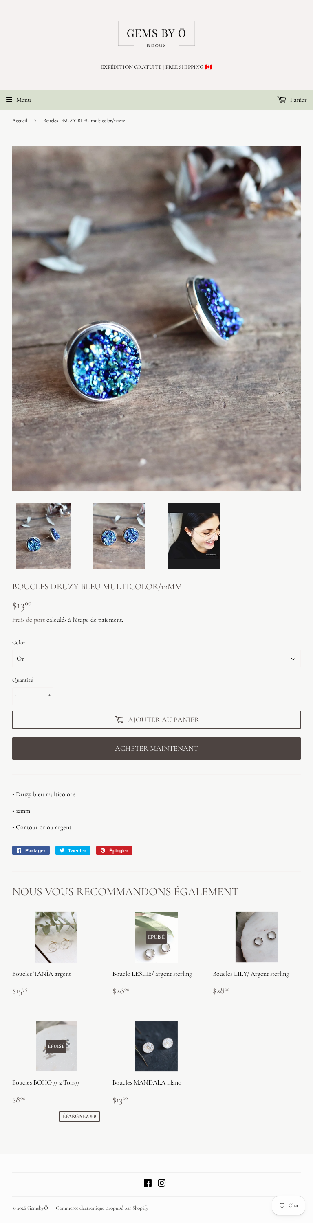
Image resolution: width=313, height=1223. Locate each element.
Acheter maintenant (156, 748)
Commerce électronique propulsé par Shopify (102, 1208)
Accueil (19, 120)
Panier (298, 100)
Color (18, 642)
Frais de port (28, 620)
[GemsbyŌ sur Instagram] (162, 1184)
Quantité (22, 679)
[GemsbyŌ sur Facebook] (147, 1184)
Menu (23, 100)
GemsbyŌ (37, 1208)
